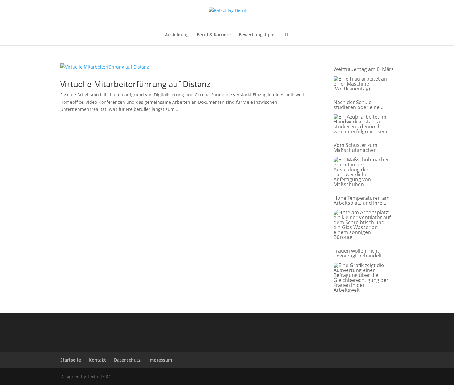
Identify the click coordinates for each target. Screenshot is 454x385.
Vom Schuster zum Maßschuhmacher (355, 148)
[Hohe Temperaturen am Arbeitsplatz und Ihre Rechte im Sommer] (362, 225)
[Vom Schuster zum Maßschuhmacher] (362, 172)
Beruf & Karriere (214, 34)
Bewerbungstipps (257, 34)
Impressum (160, 360)
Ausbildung (177, 34)
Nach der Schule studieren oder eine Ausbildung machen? (358, 105)
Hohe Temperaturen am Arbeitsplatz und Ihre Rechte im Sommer (361, 200)
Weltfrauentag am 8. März (363, 69)
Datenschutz (127, 360)
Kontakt (97, 360)
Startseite (70, 360)
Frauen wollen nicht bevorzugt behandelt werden (358, 253)
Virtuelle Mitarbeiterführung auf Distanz (135, 84)
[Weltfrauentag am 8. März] (362, 84)
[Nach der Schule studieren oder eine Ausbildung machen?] (362, 124)
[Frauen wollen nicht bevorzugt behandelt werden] (362, 278)
